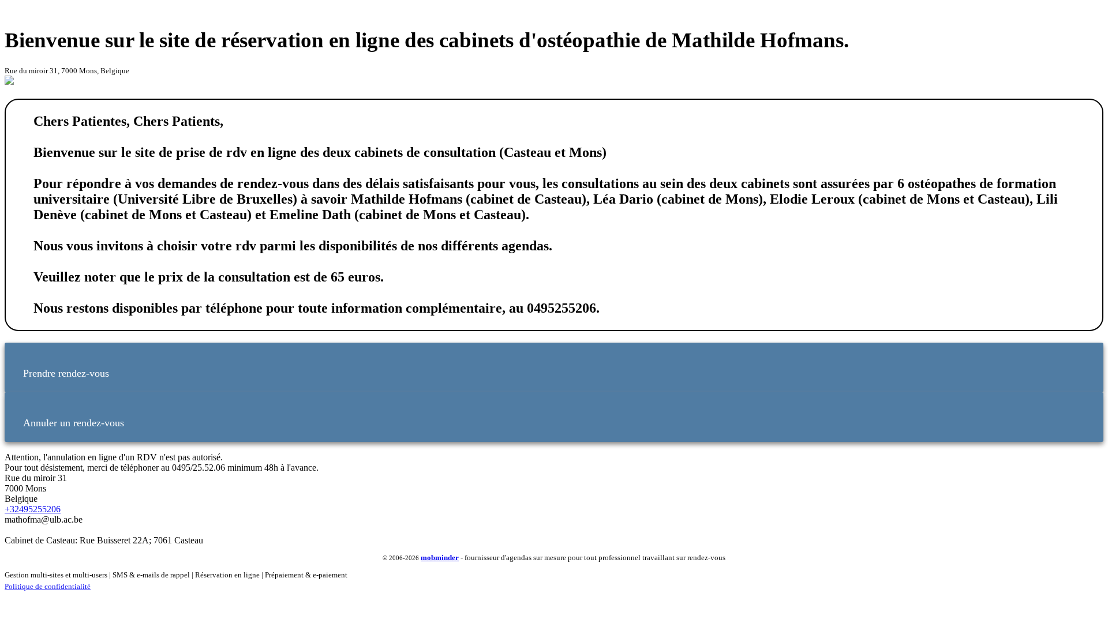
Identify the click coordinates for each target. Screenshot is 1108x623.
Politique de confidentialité (48, 586)
